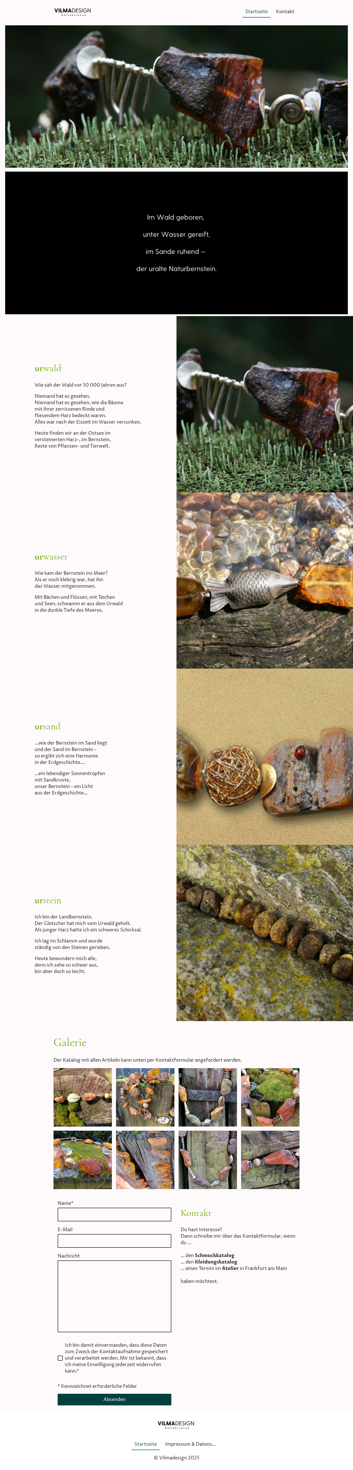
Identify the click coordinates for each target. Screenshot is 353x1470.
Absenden (114, 1399)
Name (65, 1203)
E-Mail (65, 1230)
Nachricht (69, 1256)
